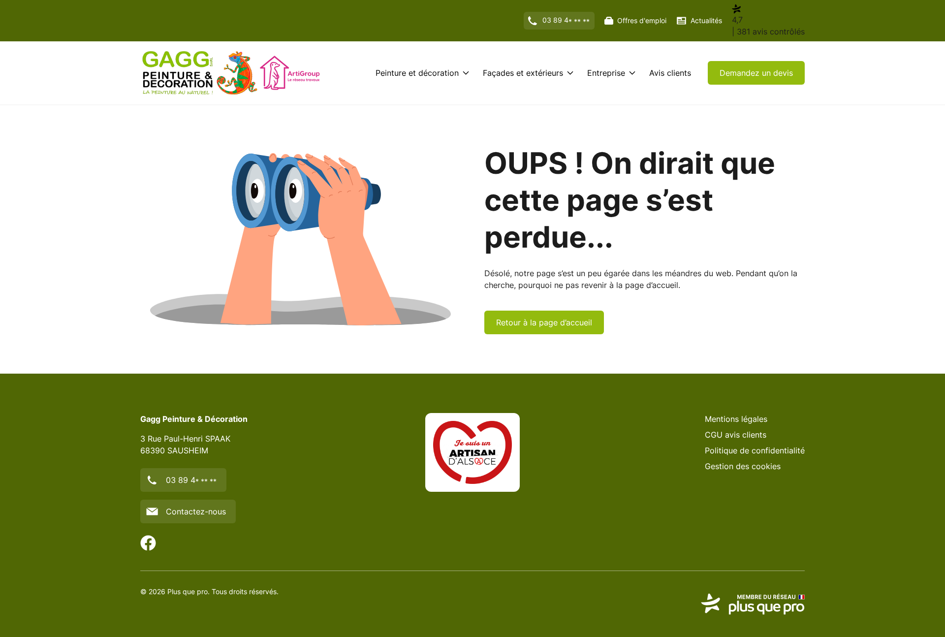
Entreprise (606, 73)
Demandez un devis (756, 73)
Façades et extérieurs (523, 73)
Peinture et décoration (417, 73)
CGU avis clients (735, 435)
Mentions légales (736, 419)
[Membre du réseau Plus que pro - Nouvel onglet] (753, 604)
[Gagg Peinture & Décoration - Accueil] (231, 72)
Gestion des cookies (743, 466)
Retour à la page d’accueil (544, 322)
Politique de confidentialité (755, 450)
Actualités (706, 20)
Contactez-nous (196, 511)
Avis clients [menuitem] (670, 73)
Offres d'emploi (641, 20)
